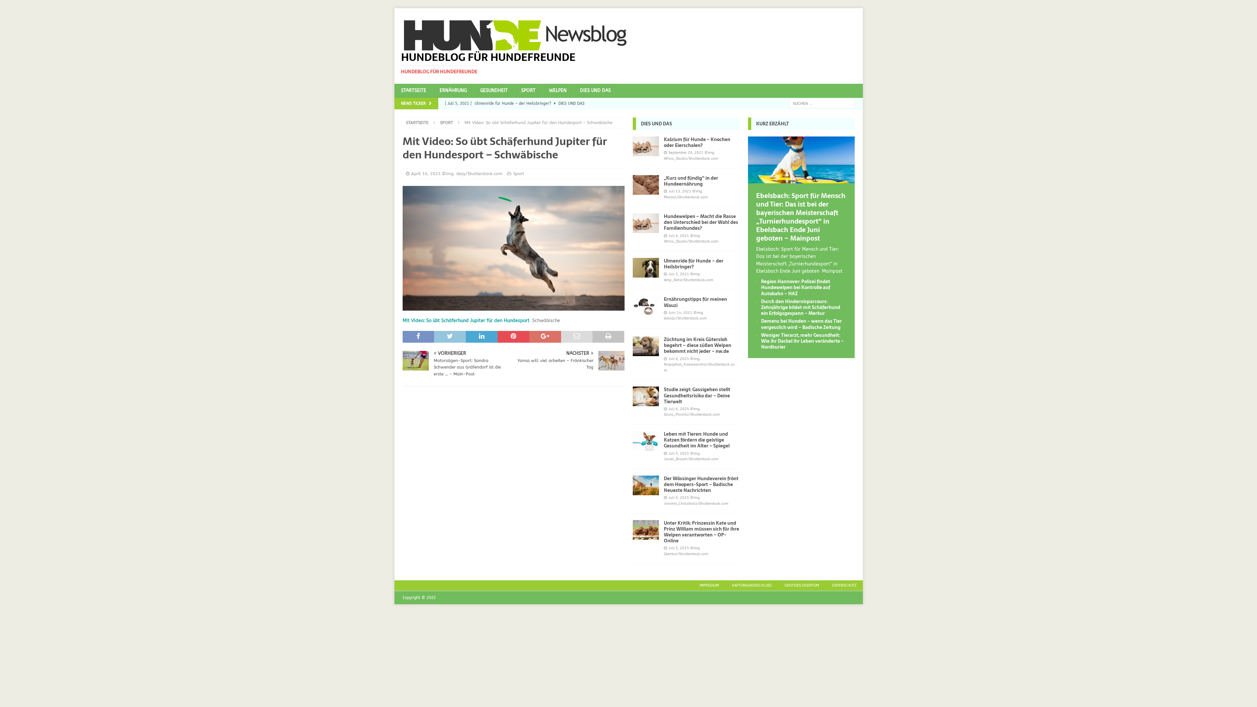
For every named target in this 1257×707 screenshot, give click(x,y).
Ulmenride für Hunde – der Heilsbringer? (693, 263)
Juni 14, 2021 (680, 313)
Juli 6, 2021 (678, 236)
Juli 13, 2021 (679, 191)
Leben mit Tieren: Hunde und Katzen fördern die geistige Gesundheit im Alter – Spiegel (697, 439)
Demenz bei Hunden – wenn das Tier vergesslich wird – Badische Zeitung (801, 324)
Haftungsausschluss (752, 585)
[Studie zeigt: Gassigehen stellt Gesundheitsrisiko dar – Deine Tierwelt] (646, 396)
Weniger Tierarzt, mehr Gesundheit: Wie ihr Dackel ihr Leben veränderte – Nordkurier (802, 341)
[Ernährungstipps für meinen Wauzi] (646, 306)
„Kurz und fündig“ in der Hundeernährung (691, 181)
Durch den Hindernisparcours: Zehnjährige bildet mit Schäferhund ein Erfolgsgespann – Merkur (800, 307)
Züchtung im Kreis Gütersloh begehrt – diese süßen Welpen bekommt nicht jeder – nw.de (697, 345)
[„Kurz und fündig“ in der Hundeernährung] (646, 185)
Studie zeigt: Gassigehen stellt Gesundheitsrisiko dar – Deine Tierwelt (697, 395)
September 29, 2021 (685, 153)
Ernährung (453, 90)
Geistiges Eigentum (802, 585)
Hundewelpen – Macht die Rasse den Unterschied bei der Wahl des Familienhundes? (701, 222)
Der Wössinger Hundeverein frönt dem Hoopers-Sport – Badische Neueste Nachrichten (701, 484)
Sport (528, 90)
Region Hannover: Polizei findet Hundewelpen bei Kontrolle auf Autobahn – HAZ (795, 287)
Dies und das (595, 90)
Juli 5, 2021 (678, 274)
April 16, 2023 (426, 173)
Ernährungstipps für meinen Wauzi (695, 302)
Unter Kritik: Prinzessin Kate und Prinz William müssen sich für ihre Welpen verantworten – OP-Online (701, 532)
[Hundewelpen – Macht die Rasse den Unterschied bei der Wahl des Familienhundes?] (646, 223)
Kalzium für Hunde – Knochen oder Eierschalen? (697, 142)
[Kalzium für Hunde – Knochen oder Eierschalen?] (646, 146)
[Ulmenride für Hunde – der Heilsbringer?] (646, 268)
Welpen (558, 90)
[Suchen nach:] (822, 103)
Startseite (413, 90)
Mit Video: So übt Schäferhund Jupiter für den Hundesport (466, 320)
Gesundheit (494, 90)
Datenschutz (844, 585)
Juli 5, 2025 (678, 453)
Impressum (709, 585)
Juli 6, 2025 (678, 359)
